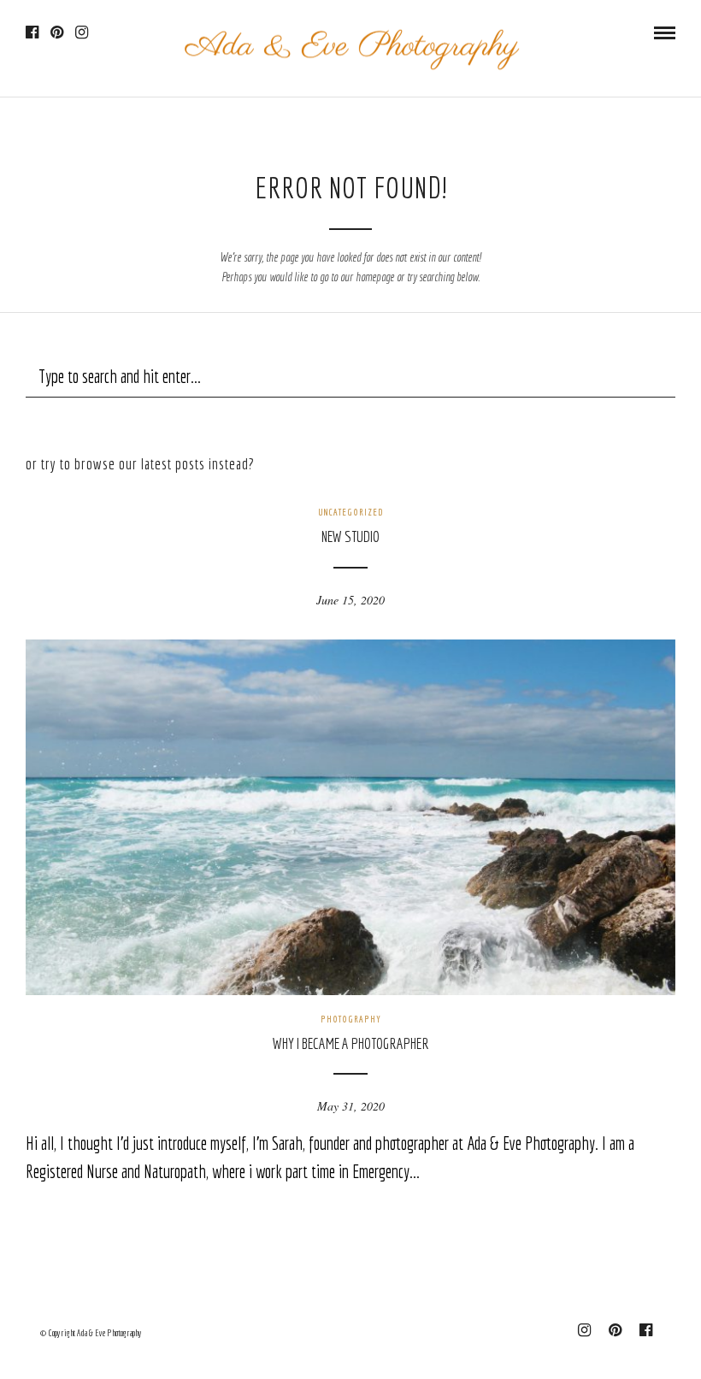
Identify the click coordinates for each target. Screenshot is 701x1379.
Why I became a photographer (351, 1043)
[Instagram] (81, 32)
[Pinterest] (56, 32)
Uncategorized (351, 512)
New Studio (350, 536)
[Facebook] (32, 32)
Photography (351, 1019)
